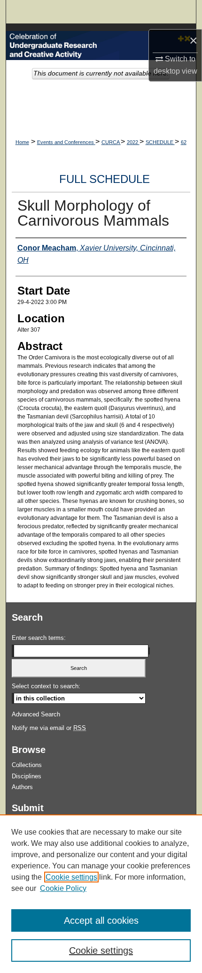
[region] (101, 893)
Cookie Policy (63, 888)
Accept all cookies (101, 920)
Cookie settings (71, 877)
